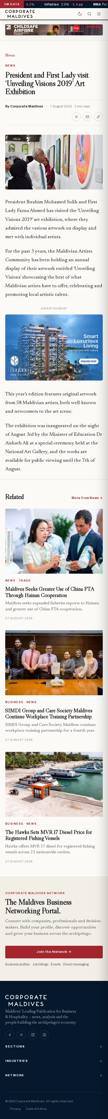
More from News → (87, 498)
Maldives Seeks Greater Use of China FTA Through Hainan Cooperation (49, 592)
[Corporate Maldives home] (20, 14)
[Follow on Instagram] (32, 1034)
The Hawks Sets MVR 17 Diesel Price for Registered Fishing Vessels (48, 835)
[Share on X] (76, 116)
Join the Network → (53, 952)
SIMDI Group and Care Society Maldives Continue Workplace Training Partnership (48, 713)
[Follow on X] (21, 1034)
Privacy (15, 1108)
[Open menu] (99, 14)
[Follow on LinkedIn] (44, 1034)
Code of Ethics (36, 1108)
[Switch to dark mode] (80, 14)
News (10, 55)
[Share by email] (87, 116)
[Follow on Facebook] (9, 1034)
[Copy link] (98, 116)
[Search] (89, 14)
